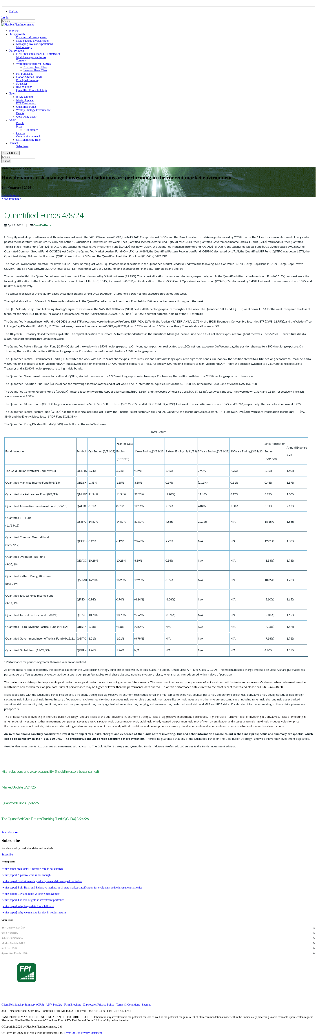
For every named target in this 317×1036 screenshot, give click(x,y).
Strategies (21, 83)
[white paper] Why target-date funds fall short (27, 906)
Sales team (22, 146)
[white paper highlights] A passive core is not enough (32, 868)
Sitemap (146, 1004)
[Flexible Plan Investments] (17, 24)
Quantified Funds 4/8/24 (44, 215)
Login (4, 17)
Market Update (25, 100)
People (20, 123)
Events (20, 113)
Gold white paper (26, 116)
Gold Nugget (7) (10, 932)
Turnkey (21, 60)
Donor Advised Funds (29, 77)
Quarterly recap (10, 195)
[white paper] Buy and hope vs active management (30, 893)
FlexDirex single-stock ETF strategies (38, 53)
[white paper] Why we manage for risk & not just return (33, 912)
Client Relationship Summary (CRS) (22, 1004)
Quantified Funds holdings (31, 90)
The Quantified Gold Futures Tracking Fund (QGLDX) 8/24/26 (45, 818)
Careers (20, 133)
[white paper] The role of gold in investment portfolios (32, 900)
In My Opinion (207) (12, 937)
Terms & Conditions (128, 1004)
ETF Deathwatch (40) (13, 927)
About (12, 119)
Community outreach (28, 136)
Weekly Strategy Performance (33, 110)
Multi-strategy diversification (32, 40)
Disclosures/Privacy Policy (98, 1004)
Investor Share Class (35, 70)
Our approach (17, 34)
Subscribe (7, 854)
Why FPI (14, 30)
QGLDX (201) (9, 948)
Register (13, 11)
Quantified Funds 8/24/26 (20, 803)
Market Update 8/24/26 (18, 787)
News (12, 93)
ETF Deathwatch (26, 103)
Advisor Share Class (35, 67)
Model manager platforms (31, 57)
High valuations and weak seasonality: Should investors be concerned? (50, 771)
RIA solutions (24, 86)
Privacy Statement (91, 1032)
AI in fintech (30, 129)
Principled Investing (27, 80)
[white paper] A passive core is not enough (26, 875)
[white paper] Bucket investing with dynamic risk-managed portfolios (41, 881)
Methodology (24, 47)
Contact (13, 143)
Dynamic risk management (31, 37)
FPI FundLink (24, 73)
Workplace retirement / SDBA (33, 63)
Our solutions (16, 50)
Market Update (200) (13, 942)
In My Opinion (25, 96)
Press (19, 126)
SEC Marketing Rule (28, 139)
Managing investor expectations (34, 43)
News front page (11, 198)
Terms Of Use (72, 1032)
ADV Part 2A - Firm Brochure (63, 1004)
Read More (7, 832)
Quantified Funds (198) (14, 953)
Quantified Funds (26, 106)
